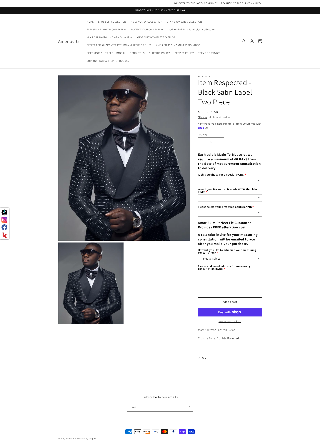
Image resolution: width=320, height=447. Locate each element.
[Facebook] (4, 227)
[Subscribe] (189, 407)
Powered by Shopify (86, 438)
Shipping (202, 117)
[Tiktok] (4, 212)
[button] (244, 41)
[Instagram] (4, 220)
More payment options (230, 321)
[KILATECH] (4, 234)
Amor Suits (71, 438)
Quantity (202, 134)
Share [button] (205, 358)
